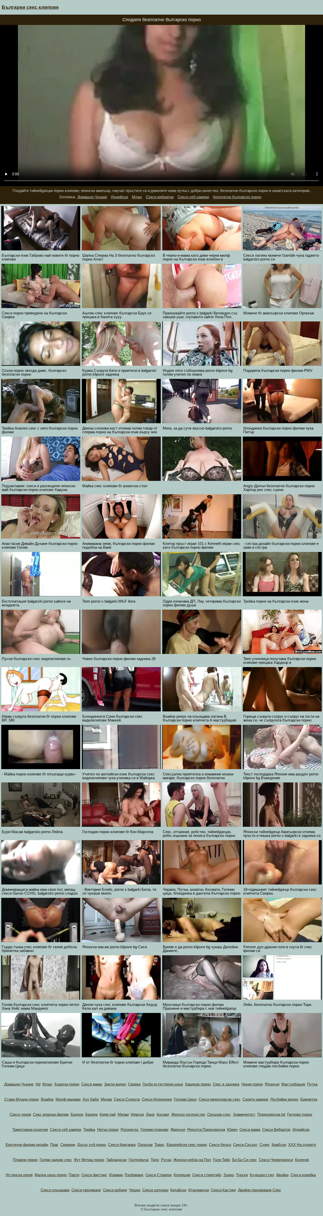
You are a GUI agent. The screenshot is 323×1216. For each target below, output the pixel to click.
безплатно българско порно (237, 197)
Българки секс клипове (30, 7)
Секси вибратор (160, 197)
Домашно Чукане (92, 197)
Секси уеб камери (193, 197)
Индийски (119, 197)
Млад (137, 197)
